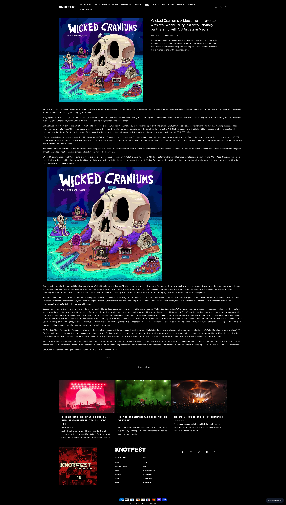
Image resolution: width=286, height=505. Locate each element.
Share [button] (107, 357)
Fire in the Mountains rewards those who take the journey (142, 418)
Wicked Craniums (113, 109)
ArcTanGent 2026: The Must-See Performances (198, 417)
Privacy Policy (147, 474)
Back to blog (144, 367)
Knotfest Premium (121, 466)
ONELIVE (153, 504)
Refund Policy (147, 478)
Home (117, 462)
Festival (118, 474)
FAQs (144, 466)
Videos (117, 478)
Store (117, 482)
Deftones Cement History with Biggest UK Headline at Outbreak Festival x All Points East (84, 420)
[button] (97, 4)
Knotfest (139, 504)
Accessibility (147, 482)
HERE (92, 350)
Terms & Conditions (149, 470)
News (117, 470)
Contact (145, 462)
